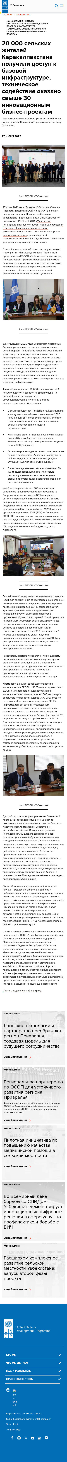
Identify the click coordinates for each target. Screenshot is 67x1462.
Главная (8, 15)
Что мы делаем (17, 1363)
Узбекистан (17, 5)
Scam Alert (12, 1424)
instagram (19, 1437)
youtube (32, 1437)
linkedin (39, 1437)
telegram (46, 1437)
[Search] (15, 1398)
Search (57, 6)
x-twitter (25, 1437)
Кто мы (11, 1355)
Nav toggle (61, 6)
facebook (12, 1437)
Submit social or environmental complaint (28, 1419)
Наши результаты (18, 1371)
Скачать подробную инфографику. (22, 990)
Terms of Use (13, 1429)
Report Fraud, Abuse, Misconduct (24, 1413)
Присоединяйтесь (19, 1379)
